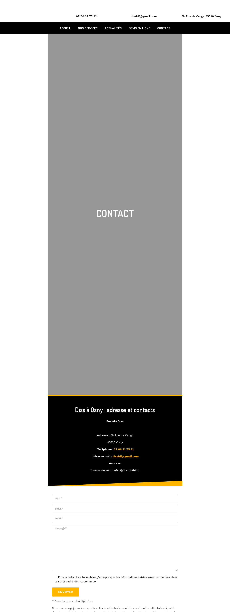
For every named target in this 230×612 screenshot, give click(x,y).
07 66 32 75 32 (86, 16)
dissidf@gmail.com (144, 16)
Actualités (113, 28)
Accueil (65, 28)
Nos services (88, 28)
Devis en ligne (139, 28)
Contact (163, 28)
